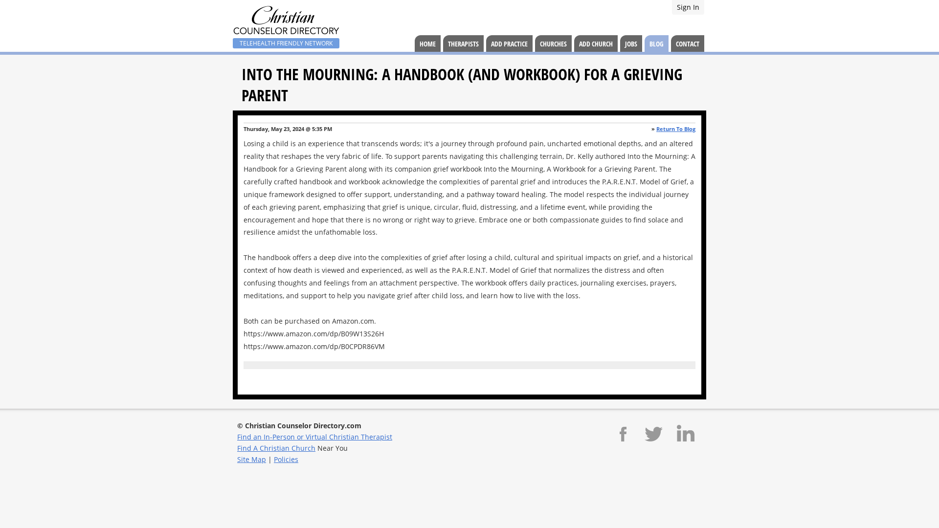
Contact (687, 43)
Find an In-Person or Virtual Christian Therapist (314, 436)
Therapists (463, 43)
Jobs (631, 43)
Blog (656, 43)
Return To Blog (675, 128)
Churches (553, 43)
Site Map (251, 459)
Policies (286, 459)
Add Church (596, 43)
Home (428, 43)
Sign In (688, 7)
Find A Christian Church (276, 448)
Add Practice (509, 43)
